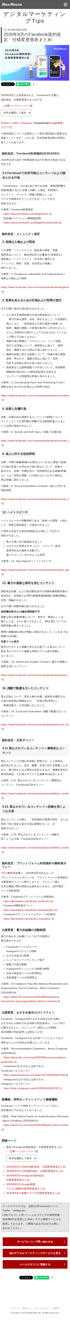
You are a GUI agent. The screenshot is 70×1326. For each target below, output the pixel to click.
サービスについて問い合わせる (35, 1241)
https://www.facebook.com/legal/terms (25, 214)
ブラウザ (6, 127)
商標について (26, 1308)
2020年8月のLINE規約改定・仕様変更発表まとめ (34, 1171)
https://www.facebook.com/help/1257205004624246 (34, 1075)
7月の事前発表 (9, 873)
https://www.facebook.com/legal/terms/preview (31, 222)
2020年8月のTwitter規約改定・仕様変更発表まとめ (36, 1166)
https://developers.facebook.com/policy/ (27, 918)
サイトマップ (14, 1308)
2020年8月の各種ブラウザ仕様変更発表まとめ (33, 1193)
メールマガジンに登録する (35, 1264)
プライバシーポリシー (41, 1308)
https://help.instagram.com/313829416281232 (30, 1088)
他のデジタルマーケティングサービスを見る (35, 1253)
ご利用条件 (56, 1308)
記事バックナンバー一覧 (18, 105)
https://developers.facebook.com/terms (26, 901)
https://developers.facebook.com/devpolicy (28, 910)
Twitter (6, 123)
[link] (16, 112)
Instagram (26, 123)
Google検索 (56, 123)
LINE (15, 123)
